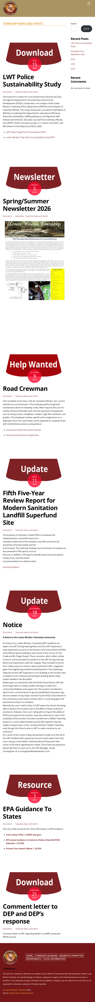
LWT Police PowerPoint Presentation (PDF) (26, 132)
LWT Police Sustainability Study (32, 80)
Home (29, 955)
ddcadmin (7, 92)
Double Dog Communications (21, 993)
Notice (12, 624)
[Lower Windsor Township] (10, 14)
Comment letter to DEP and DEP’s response (30, 913)
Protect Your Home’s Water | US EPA (23, 848)
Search (73, 23)
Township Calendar (46, 955)
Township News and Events (26, 92)
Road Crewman (25, 388)
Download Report (11, 567)
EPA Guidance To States (27, 812)
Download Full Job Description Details (23, 430)
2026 (73, 59)
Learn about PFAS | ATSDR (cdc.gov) (23, 834)
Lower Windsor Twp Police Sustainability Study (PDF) (30, 137)
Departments (33, 959)
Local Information (54, 959)
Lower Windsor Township (15, 990)
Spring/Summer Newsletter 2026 (27, 205)
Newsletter (19, 216)
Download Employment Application (22, 435)
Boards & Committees (71, 955)
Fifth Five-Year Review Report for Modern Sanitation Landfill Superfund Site (30, 508)
